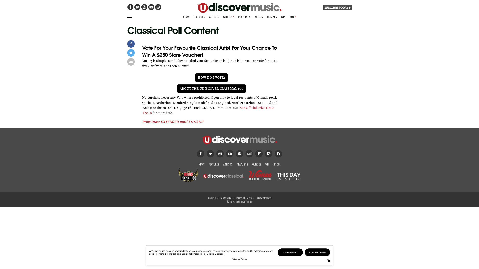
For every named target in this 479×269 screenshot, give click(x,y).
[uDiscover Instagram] (220, 153)
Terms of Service (245, 198)
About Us (213, 198)
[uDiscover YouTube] (230, 153)
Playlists (244, 17)
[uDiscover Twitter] (210, 153)
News (186, 17)
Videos (258, 17)
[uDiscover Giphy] (278, 153)
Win (283, 17)
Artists (214, 17)
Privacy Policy (263, 198)
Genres (228, 16)
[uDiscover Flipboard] (259, 153)
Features (199, 17)
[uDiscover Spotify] (239, 153)
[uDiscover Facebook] (200, 153)
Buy (292, 16)
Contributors (227, 198)
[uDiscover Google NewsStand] (268, 153)
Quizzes (272, 17)
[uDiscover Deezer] (249, 153)
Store (277, 164)
